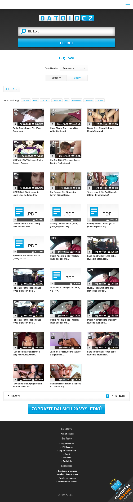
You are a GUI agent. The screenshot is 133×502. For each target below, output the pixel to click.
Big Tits (26, 100)
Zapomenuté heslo (66, 450)
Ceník (66, 454)
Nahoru (15, 395)
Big (66, 100)
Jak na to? (66, 457)
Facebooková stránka (66, 481)
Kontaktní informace (66, 470)
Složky (77, 77)
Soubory (56, 77)
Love (35, 100)
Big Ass (100, 100)
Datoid (66, 18)
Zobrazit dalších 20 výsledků (67, 409)
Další (122, 396)
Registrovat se (66, 443)
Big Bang (88, 100)
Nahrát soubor (66, 433)
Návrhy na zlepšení (66, 477)
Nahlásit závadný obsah (66, 474)
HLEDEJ (66, 43)
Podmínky (66, 461)
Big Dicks (57, 100)
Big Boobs (76, 100)
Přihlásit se (66, 447)
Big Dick (45, 100)
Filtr (10, 89)
